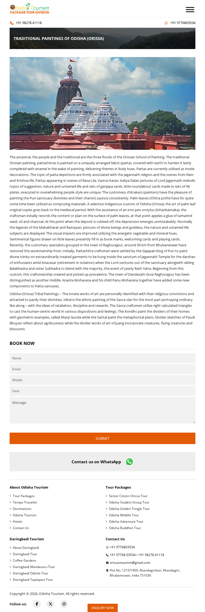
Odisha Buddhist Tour (125, 528)
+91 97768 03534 (123, 555)
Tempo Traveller (25, 502)
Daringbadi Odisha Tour (30, 573)
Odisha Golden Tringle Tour (129, 508)
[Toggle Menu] (190, 9)
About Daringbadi (26, 547)
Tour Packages (24, 496)
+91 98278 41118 (29, 22)
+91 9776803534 (182, 22)
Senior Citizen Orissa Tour (128, 496)
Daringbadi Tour (25, 554)
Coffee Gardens (24, 560)
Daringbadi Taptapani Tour (33, 579)
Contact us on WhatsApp (96, 461)
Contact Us (21, 528)
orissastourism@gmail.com (130, 562)
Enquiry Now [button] (103, 608)
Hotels (17, 521)
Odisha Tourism (24, 515)
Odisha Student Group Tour (129, 502)
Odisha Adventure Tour (126, 521)
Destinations (22, 508)
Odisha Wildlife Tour (124, 515)
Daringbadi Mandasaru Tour (34, 567)
